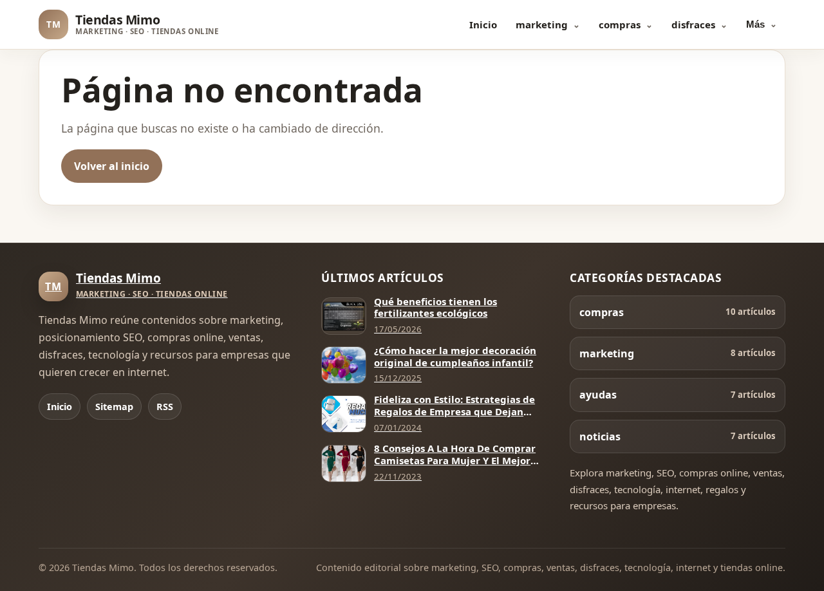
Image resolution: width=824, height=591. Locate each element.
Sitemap (114, 406)
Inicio (483, 24)
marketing (542, 24)
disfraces (693, 24)
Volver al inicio (111, 166)
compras (620, 24)
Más (755, 24)
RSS (164, 406)
